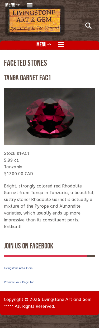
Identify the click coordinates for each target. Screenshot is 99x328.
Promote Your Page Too (19, 282)
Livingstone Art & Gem (18, 268)
